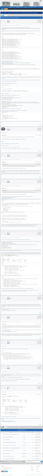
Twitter (32, 468)
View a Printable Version (4, 461)
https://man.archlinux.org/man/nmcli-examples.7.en (8, 310)
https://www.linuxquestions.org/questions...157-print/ (8, 83)
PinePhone (5, 12)
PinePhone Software (10, 12)
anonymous (39, 434)
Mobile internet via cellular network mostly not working (10, 434)
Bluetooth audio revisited (6, 439)
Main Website (10, 7)
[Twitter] (5, 471)
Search (32, 7)
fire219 (41, 474)
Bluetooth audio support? (6, 453)
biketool (8, 20)
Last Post (36, 434)
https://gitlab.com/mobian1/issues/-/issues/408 (8, 420)
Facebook (32, 467)
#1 (41, 25)
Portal (29, 7)
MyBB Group (10, 474)
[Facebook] (2, 471)
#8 (41, 346)
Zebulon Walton (40, 440)
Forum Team (38, 471)
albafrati (39, 445)
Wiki (22, 7)
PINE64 (2, 12)
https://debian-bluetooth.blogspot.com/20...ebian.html (9, 197)
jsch (38, 459)
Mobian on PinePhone (16, 12)
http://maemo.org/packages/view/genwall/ (7, 63)
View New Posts (3, 10)
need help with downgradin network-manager (9, 442)
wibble (8, 297)
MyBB (5, 474)
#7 (41, 321)
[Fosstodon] (7, 471)
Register (6, 8)
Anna (24, 434)
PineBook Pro (16, 148)
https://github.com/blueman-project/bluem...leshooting (9, 380)
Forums (37, 467)
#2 (41, 132)
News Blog (25, 7)
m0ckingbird (32, 474)
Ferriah (24, 442)
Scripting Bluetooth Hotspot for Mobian (8, 450)
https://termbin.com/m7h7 (19, 105)
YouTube (32, 469)
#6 (41, 302)
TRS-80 (8, 128)
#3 (41, 159)
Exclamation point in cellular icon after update (9, 445)
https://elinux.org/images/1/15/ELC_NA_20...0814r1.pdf (9, 111)
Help (34, 7)
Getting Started (18, 7)
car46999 (39, 437)
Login (2, 8)
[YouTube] (3, 471)
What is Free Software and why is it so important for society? (9, 143)
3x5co (24, 439)
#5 (41, 237)
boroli (8, 386)
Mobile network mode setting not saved (8, 456)
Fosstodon (32, 470)
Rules (14, 7)
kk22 (38, 448)
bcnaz (38, 456)
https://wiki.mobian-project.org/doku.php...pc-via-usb (13, 77)
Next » (6, 15)
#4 (41, 185)
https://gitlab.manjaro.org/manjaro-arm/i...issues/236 (8, 421)
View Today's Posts (7, 10)
